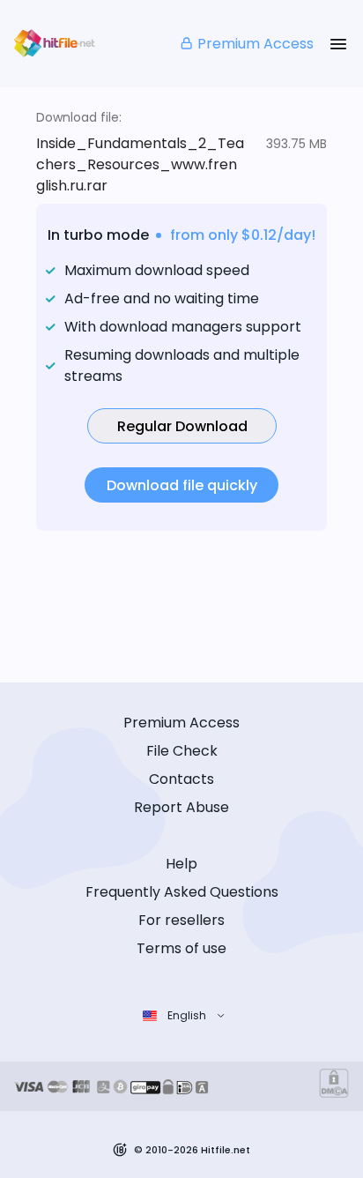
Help (181, 864)
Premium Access (255, 44)
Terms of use (181, 948)
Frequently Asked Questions (181, 892)
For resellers (181, 920)
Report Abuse (181, 807)
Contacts (181, 779)
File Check (182, 751)
